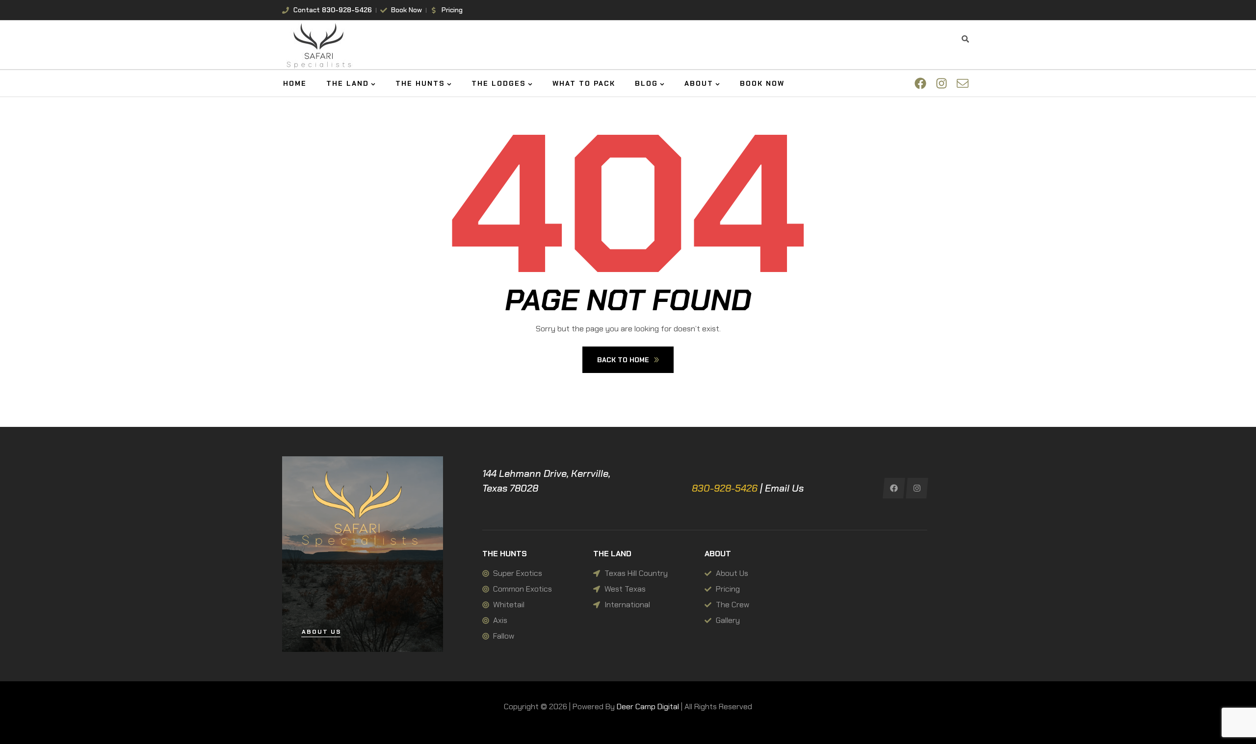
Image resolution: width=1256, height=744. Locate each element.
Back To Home (623, 359)
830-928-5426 (725, 488)
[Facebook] (894, 488)
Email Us (784, 488)
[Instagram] (917, 488)
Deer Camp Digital (648, 706)
